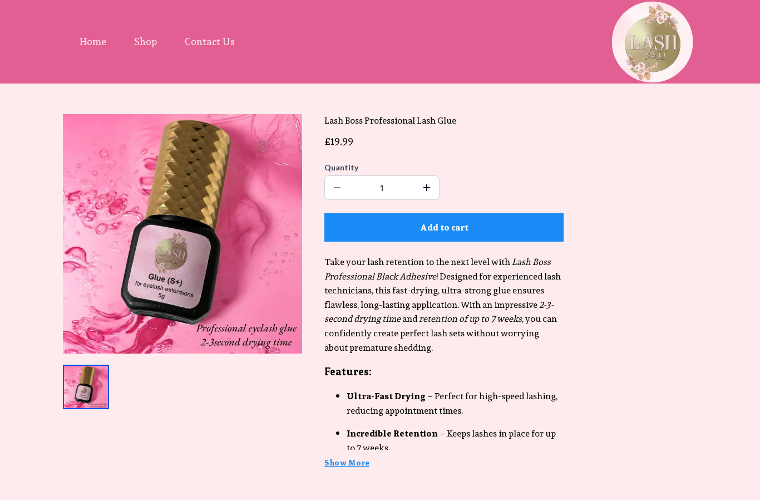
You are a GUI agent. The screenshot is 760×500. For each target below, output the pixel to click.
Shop (145, 41)
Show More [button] (346, 463)
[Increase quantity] (426, 187)
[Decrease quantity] (337, 187)
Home (93, 41)
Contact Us (210, 41)
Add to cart (444, 227)
